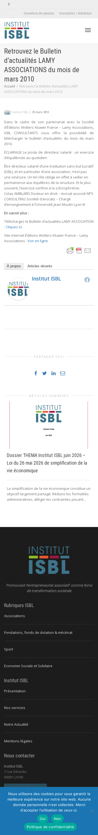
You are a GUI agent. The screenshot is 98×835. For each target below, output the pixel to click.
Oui (43, 818)
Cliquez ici (14, 226)
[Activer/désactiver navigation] (88, 30)
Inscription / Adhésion (75, 13)
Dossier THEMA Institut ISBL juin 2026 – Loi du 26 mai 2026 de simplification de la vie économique (47, 462)
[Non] (91, 811)
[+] (49, 425)
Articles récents (39, 266)
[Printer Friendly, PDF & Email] (79, 250)
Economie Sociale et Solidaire (28, 665)
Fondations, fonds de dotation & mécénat (38, 632)
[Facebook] (8, 4)
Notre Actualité (16, 724)
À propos (14, 266)
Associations (14, 615)
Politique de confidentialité (50, 827)
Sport (8, 649)
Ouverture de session (39, 13)
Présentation (15, 690)
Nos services (14, 707)
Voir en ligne (37, 240)
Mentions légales (18, 741)
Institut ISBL (46, 278)
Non (57, 818)
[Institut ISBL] (18, 288)
